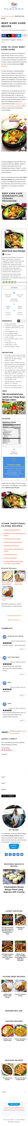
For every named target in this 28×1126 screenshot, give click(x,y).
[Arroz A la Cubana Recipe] (20, 986)
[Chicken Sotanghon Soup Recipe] (20, 1030)
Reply (22, 649)
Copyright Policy (18, 1107)
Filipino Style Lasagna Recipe (13, 542)
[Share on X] (8, 35)
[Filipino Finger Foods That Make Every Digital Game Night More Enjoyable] (20, 946)
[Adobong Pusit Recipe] (7, 1069)
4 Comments (22, 30)
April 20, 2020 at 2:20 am (18, 641)
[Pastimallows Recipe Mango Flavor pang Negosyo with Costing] (14, 876)
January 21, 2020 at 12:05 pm (17, 708)
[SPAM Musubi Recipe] (20, 919)
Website (3, 789)
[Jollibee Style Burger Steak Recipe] (7, 986)
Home (3, 16)
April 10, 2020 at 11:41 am (18, 662)
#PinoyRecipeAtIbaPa (11, 473)
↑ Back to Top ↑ (14, 1104)
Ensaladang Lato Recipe (11, 545)
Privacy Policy (8, 1107)
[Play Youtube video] (14, 407)
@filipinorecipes (12, 472)
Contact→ (14, 847)
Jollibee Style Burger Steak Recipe (8, 996)
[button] (3, 282)
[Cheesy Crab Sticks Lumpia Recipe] (20, 1069)
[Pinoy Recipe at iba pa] (14, 10)
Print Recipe (14, 287)
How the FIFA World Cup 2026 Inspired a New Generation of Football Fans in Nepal (8, 930)
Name (3, 777)
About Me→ (14, 845)
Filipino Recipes (17, 606)
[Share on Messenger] (18, 35)
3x (24, 321)
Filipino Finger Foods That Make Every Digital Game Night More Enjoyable (20, 957)
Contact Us (21, 1110)
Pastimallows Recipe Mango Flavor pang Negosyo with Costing (14, 889)
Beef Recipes (10, 16)
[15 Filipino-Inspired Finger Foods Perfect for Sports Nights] (7, 946)
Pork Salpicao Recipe (10, 554)
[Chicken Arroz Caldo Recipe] (7, 1030)
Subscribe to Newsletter (10, 1110)
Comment (4, 754)
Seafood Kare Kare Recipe (12, 530)
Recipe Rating (5, 748)
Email (3, 783)
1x (18, 321)
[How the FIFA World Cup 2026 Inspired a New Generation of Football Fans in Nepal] (7, 919)
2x (21, 321)
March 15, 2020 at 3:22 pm (17, 687)
